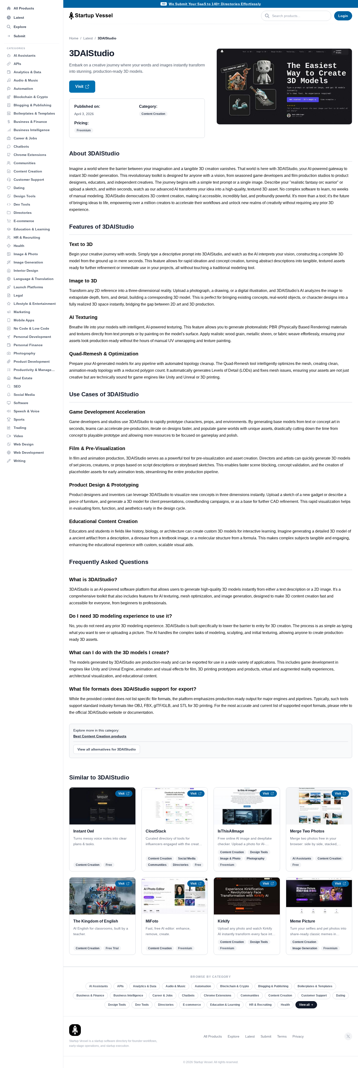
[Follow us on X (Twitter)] (348, 1036)
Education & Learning (225, 1004)
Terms (282, 1036)
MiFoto (152, 921)
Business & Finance (90, 995)
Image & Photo (230, 858)
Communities (157, 865)
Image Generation (304, 948)
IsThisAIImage (231, 831)
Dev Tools (142, 1004)
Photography (255, 858)
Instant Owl (83, 831)
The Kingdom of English (95, 921)
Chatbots (188, 995)
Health (285, 1004)
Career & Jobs (162, 995)
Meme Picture (302, 921)
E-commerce (192, 1004)
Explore (233, 1036)
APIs (120, 986)
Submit (266, 1036)
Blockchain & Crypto (234, 986)
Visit (79, 86)
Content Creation (153, 114)
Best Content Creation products (99, 736)
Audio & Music (176, 986)
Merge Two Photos (307, 831)
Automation (203, 986)
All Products (213, 1036)
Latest (88, 38)
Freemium (84, 130)
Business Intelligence (128, 995)
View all (304, 1004)
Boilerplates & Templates (315, 986)
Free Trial (112, 948)
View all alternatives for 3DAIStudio (106, 749)
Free (109, 865)
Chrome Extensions (217, 995)
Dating (340, 995)
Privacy (298, 1036)
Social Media (187, 858)
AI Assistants (301, 858)
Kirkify (224, 921)
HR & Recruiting (260, 1004)
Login (343, 16)
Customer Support (314, 995)
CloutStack (156, 831)
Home (73, 38)
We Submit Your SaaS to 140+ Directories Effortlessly (215, 4)
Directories (180, 865)
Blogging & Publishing (273, 986)
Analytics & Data (144, 986)
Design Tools (259, 852)
